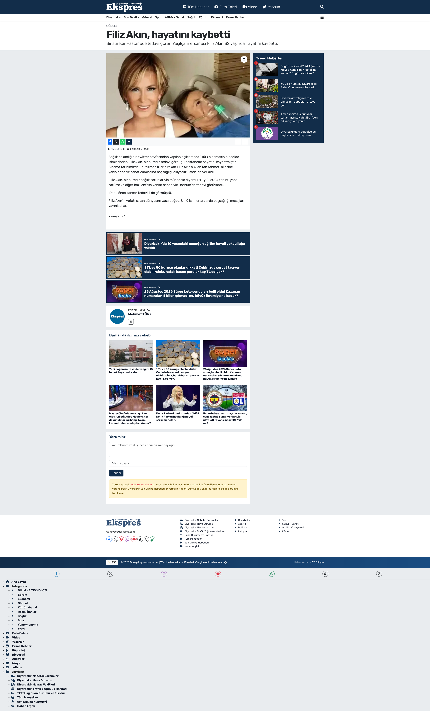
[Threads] (146, 539)
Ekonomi (217, 17)
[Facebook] (109, 539)
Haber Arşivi (191, 546)
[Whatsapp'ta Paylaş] (122, 142)
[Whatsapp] (152, 539)
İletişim (242, 531)
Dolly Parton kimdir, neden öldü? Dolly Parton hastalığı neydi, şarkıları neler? (177, 416)
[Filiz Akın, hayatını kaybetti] (178, 95)
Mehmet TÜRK (118, 149)
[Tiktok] (140, 539)
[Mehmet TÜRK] (117, 316)
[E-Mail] (131, 322)
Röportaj (18, 650)
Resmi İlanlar (235, 17)
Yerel (21, 629)
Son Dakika (131, 17)
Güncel (147, 17)
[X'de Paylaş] (116, 142)
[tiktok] (325, 574)
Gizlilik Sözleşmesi (293, 527)
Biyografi (18, 654)
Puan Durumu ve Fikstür (198, 535)
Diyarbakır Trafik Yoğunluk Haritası (204, 531)
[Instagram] (128, 539)
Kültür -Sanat (27, 607)
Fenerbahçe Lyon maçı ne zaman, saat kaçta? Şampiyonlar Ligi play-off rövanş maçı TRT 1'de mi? (225, 418)
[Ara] (322, 6)
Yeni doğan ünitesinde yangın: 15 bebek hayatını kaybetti (131, 371)
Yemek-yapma (27, 624)
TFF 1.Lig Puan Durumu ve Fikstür (41, 693)
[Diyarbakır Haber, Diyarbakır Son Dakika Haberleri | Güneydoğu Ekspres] (124, 7)
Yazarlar (274, 7)
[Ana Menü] (322, 17)
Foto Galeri (228, 7)
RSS (113, 562)
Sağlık (191, 17)
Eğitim (203, 17)
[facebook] (56, 574)
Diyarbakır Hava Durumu (198, 523)
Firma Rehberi (21, 646)
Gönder (116, 473)
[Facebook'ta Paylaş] (110, 142)
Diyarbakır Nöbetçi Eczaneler (201, 520)
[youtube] (218, 574)
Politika (242, 527)
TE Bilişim (318, 562)
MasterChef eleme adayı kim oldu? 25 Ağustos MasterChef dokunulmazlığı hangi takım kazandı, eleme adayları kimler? (130, 418)
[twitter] (110, 574)
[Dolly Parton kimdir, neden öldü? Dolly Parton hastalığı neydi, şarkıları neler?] (178, 397)
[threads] (379, 574)
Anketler (18, 658)
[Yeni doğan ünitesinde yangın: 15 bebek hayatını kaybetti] (131, 353)
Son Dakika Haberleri (196, 542)
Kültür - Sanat (174, 17)
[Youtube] (134, 539)
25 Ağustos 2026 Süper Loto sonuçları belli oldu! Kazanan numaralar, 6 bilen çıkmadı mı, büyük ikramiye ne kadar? (222, 374)
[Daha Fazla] (129, 142)
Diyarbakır (113, 17)
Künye (285, 531)
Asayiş (242, 523)
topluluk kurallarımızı (143, 484)
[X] (115, 539)
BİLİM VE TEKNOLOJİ (32, 590)
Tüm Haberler (198, 7)
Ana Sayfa (18, 581)
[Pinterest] (121, 539)
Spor (158, 17)
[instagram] (164, 574)
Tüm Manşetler (193, 538)
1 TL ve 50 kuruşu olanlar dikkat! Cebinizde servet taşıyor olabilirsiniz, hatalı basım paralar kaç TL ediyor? (177, 374)
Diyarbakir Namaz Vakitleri (199, 527)
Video (252, 7)
